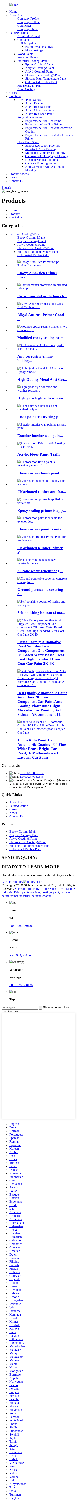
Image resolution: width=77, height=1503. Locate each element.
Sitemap (20, 888)
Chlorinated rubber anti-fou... (41, 492)
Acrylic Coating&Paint (39, 68)
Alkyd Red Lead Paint (39, 113)
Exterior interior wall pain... (40, 436)
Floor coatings (34, 50)
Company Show (27, 29)
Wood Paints (25, 53)
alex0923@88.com (31, 776)
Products (14, 213)
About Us (15, 15)
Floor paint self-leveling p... (39, 417)
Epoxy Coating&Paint (39, 64)
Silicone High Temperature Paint (45, 78)
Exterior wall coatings (39, 46)
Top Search (49, 888)
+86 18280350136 (32, 773)
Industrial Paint (11, 892)
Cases (13, 92)
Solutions (15, 96)
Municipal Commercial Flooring (45, 152)
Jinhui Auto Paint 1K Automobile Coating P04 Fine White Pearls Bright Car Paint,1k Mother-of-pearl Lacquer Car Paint (41, 748)
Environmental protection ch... (42, 296)
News (13, 177)
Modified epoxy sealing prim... (42, 338)
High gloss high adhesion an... (41, 398)
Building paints (26, 43)
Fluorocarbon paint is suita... (40, 529)
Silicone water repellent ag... (40, 571)
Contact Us (16, 181)
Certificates (24, 25)
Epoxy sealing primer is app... (41, 510)
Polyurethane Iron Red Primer (44, 124)
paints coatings (31, 892)
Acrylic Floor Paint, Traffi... (40, 454)
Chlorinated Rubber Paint (41, 82)
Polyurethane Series (29, 117)
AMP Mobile (66, 888)
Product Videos (19, 173)
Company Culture (28, 22)
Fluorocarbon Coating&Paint (43, 75)
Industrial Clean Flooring (40, 149)
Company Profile (28, 18)
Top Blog (33, 888)
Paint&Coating (18, 32)
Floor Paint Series (28, 142)
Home (13, 11)
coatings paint (50, 892)
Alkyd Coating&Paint (39, 71)
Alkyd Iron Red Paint (38, 106)
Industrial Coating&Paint (32, 61)
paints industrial (20, 895)
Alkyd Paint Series (29, 99)
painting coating (42, 895)
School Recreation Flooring (42, 145)
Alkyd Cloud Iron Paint (40, 110)
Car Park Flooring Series (40, 163)
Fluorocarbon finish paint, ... (40, 473)
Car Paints (23, 39)
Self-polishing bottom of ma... (41, 613)
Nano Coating (26, 89)
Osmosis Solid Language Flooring (46, 156)
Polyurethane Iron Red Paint (43, 121)
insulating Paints (27, 57)
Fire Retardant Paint (29, 85)
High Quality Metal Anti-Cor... (42, 379)
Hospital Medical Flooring (41, 159)
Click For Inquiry (12, 881)
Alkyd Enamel (34, 103)
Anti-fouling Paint (28, 36)
